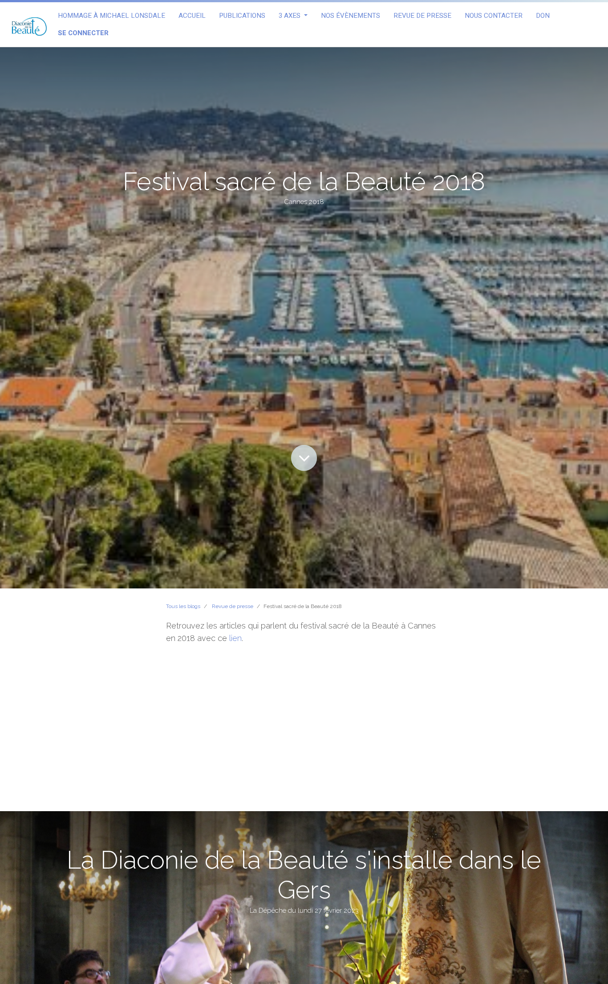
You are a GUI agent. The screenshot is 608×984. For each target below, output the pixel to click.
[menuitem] (111, 15)
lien (235, 638)
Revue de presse (232, 606)
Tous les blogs (183, 606)
